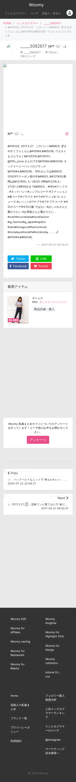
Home (14, 695)
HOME (7, 23)
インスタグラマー (16, 13)
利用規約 (16, 741)
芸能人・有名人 (51, 13)
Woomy (36, 4)
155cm (52, 52)
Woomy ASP (18, 619)
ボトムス (37, 298)
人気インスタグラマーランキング (55, 713)
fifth (35, 302)
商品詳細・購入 (44, 309)
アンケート (38, 440)
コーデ (34, 13)
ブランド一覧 (19, 718)
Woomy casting (20, 641)
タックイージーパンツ (53, 302)
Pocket (43, 266)
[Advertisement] (38, 369)
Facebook (19, 266)
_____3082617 (52, 23)
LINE (43, 258)
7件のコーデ (27, 56)
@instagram (53, 739)
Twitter (20, 258)
